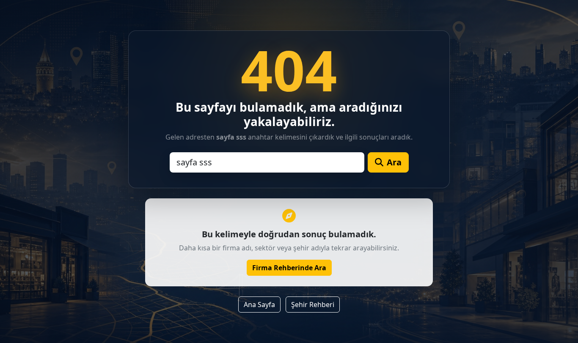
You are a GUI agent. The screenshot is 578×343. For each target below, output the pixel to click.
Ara (394, 162)
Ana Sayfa (259, 304)
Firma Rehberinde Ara (289, 267)
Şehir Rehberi (312, 304)
